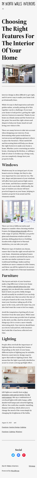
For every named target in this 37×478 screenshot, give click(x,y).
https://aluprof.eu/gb (19, 231)
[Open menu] (3, 9)
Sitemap (32, 466)
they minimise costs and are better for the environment (16, 394)
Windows (19, 432)
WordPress (15, 471)
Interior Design (14, 427)
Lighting (23, 427)
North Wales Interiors (10, 466)
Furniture (5, 427)
